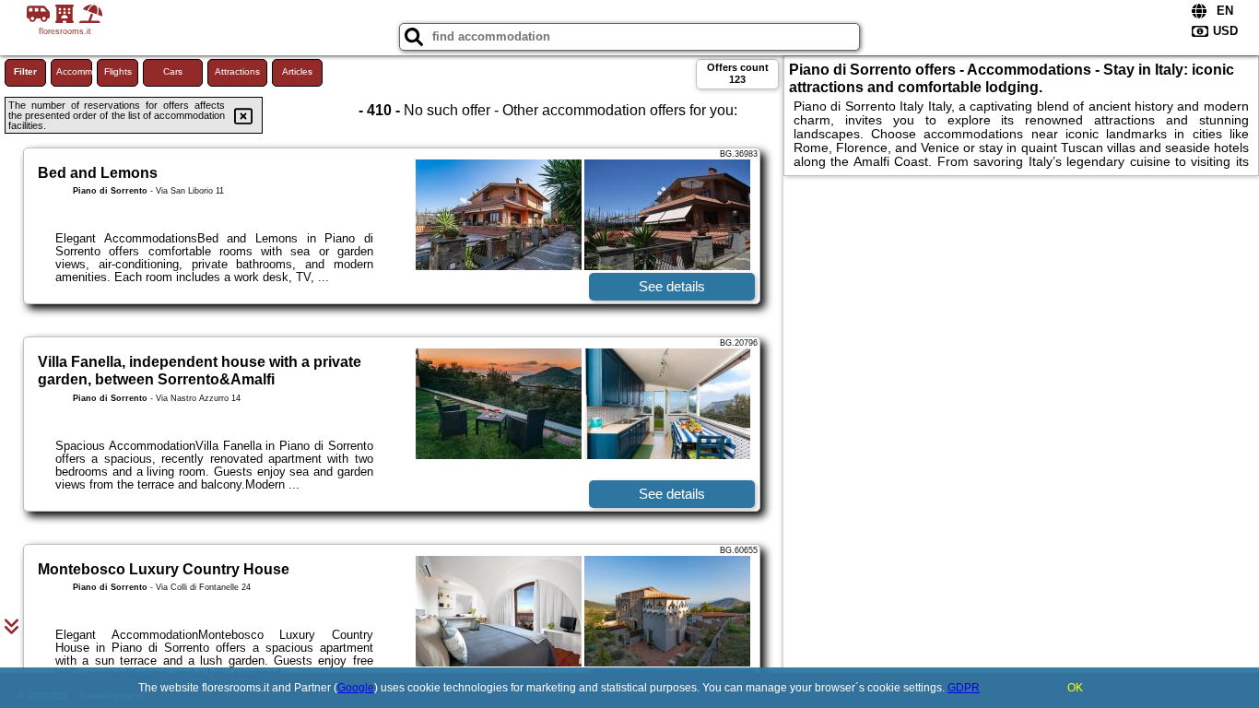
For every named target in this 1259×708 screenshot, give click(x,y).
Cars (172, 71)
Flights (118, 71)
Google (355, 687)
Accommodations (74, 71)
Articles (297, 71)
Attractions (237, 71)
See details (672, 286)
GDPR (963, 687)
